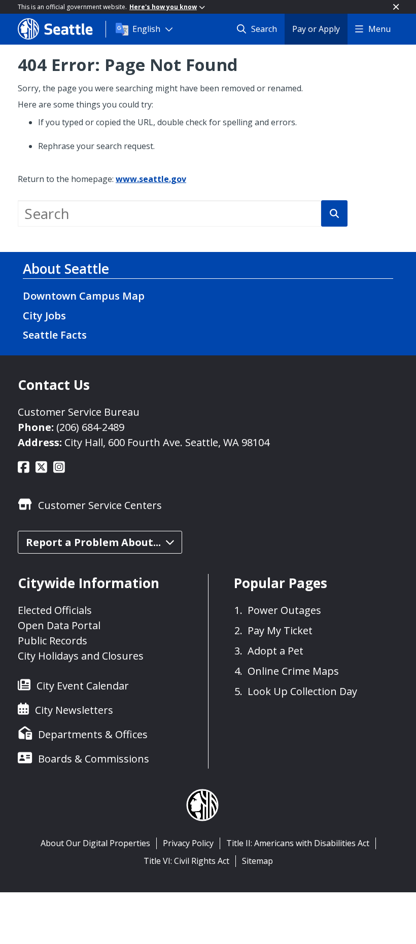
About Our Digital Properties (95, 843)
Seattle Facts (55, 335)
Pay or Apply (316, 28)
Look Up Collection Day (302, 691)
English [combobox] (146, 28)
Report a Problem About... (93, 542)
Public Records (52, 640)
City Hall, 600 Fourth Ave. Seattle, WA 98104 (166, 442)
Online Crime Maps (293, 671)
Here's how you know (163, 7)
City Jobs (44, 315)
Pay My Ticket (280, 630)
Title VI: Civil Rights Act (186, 860)
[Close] (396, 7)
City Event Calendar (83, 686)
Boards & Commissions (93, 759)
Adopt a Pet (275, 651)
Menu (379, 28)
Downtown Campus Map (84, 296)
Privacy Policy (188, 843)
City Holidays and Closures (81, 656)
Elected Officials (55, 610)
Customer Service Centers (100, 505)
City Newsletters (74, 710)
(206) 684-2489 (90, 427)
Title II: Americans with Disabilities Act (297, 843)
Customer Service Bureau (79, 412)
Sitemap (257, 860)
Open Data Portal (59, 625)
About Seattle (66, 269)
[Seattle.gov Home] (62, 29)
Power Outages (284, 610)
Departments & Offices (93, 734)
